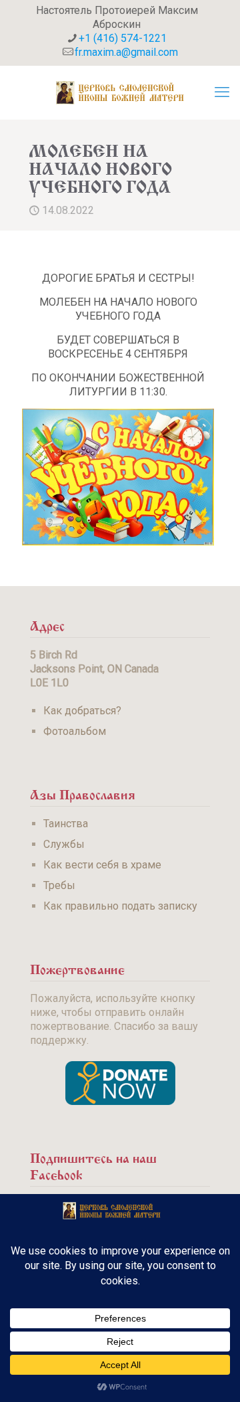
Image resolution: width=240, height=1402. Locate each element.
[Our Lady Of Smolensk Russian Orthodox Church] (120, 92)
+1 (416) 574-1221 (123, 38)
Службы (64, 844)
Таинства (65, 823)
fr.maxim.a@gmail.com (126, 52)
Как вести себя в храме (102, 864)
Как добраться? (82, 710)
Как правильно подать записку (120, 906)
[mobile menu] (222, 92)
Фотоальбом (74, 731)
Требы (59, 885)
